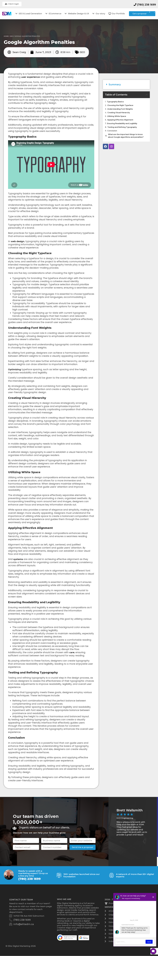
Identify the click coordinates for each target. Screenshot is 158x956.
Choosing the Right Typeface (120, 105)
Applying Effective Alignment (120, 120)
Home (6, 36)
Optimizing (14, 369)
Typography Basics (115, 102)
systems (18, 559)
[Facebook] (105, 146)
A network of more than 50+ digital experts (135, 875)
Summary (115, 84)
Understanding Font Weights (120, 109)
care (71, 652)
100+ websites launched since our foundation (81, 875)
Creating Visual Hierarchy (118, 113)
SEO (11, 36)
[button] (126, 84)
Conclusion (112, 131)
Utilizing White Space (116, 116)
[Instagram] (111, 146)
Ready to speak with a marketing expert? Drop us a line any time (33, 873)
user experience (30, 77)
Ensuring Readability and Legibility (122, 123)
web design (17, 241)
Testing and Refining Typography (122, 127)
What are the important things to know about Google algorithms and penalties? (126, 135)
